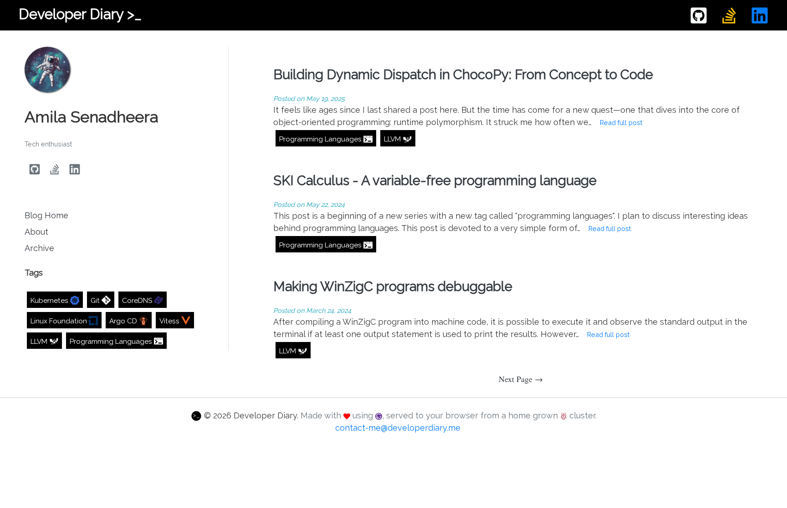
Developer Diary (80, 13)
